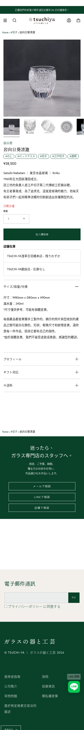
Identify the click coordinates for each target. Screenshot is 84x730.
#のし (8, 156)
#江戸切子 (58, 156)
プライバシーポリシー (25, 606)
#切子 (14, 32)
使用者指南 (12, 677)
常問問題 (10, 696)
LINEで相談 (42, 497)
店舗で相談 (42, 507)
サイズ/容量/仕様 (15, 286)
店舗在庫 (9, 246)
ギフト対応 (11, 372)
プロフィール (12, 359)
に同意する (34, 606)
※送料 (7, 385)
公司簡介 (10, 686)
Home (5, 32)
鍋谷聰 (7, 143)
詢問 (45, 677)
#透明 (73, 156)
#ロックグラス (26, 156)
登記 (74, 597)
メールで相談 (42, 486)
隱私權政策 (50, 696)
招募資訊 (48, 686)
